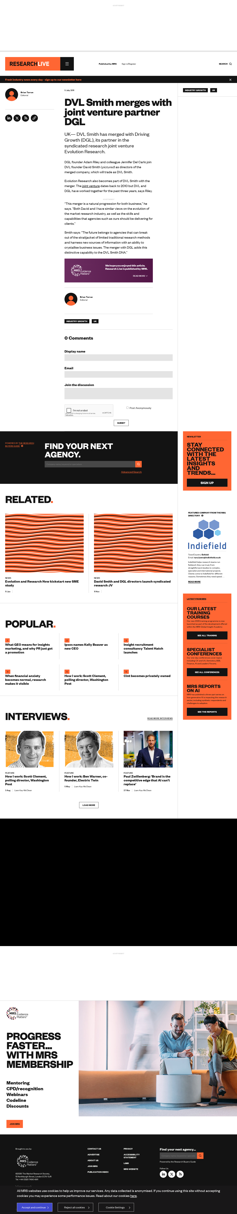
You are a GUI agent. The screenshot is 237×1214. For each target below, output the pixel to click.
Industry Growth (76, 321)
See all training (207, 635)
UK (95, 321)
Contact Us (94, 1148)
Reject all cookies (74, 1207)
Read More (139, 275)
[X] (17, 120)
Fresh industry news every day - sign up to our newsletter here (43, 79)
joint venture (91, 186)
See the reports (207, 711)
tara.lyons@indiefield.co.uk (207, 557)
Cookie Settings (115, 1207)
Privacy (128, 1148)
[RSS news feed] (25, 120)
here (133, 1195)
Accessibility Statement (132, 1156)
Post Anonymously (140, 408)
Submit (121, 422)
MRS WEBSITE (131, 1169)
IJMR (126, 1163)
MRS (114, 63)
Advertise (93, 1154)
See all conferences (207, 672)
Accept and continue (34, 1207)
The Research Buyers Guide (19, 444)
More (160, 718)
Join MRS (15, 1123)
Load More (89, 805)
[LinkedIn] (8, 120)
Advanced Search (131, 472)
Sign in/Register (129, 63)
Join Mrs (93, 1166)
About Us (93, 1160)
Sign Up (207, 482)
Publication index (98, 1171)
